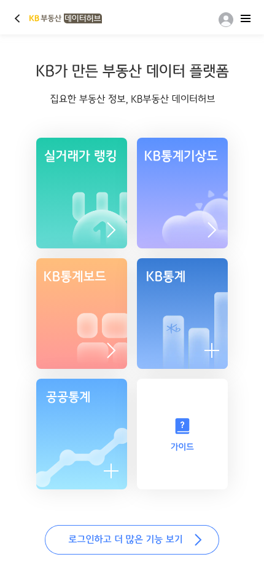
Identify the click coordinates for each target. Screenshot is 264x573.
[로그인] (223, 20)
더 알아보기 (212, 229)
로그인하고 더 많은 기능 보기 (132, 540)
